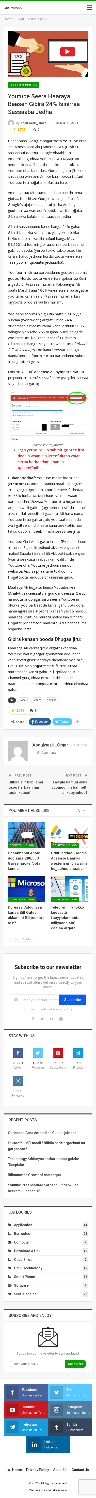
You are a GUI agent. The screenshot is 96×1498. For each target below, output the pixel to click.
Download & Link (27, 1251)
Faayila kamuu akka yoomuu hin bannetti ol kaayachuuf (69, 787)
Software (21, 1285)
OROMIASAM (13, 7)
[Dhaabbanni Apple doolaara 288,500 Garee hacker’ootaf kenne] (26, 835)
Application (23, 1225)
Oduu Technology (23, 85)
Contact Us (80, 1470)
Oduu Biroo (23, 1260)
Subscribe (72, 1000)
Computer (22, 1242)
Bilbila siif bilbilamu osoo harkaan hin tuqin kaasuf (26, 787)
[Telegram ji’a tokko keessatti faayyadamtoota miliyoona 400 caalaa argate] (69, 889)
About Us (60, 1470)
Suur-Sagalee (25, 1294)
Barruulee (22, 1234)
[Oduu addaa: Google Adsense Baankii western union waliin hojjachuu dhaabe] (69, 835)
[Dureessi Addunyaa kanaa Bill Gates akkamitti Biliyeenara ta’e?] (26, 889)
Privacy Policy (37, 1470)
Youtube (51, 700)
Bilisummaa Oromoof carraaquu (34, 1175)
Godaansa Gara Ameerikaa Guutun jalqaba (42, 1133)
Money (37, 700)
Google (23, 700)
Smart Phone (24, 1277)
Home (17, 1470)
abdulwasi (59, 1490)
